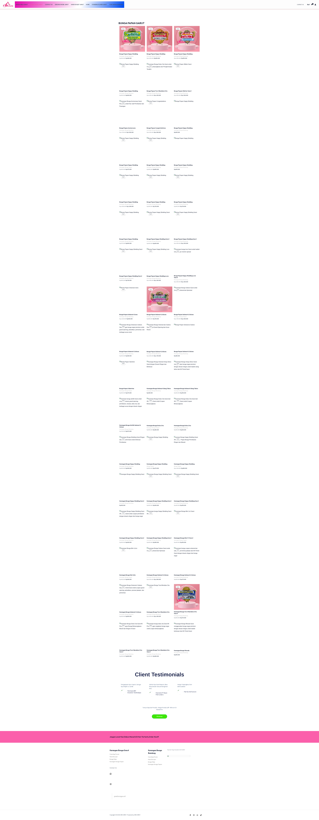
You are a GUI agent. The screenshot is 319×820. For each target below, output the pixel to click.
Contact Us (49, 4)
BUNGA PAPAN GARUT (36, 4)
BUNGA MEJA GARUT (22, 4)
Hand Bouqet (114, 757)
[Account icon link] (315, 4)
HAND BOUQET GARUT (77, 4)
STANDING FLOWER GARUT (99, 4)
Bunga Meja (113, 759)
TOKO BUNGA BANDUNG (116, 4)
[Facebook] (190, 815)
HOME (87, 4)
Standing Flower (114, 754)
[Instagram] (111, 785)
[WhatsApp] (111, 774)
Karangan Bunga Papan (117, 761)
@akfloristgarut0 (120, 796)
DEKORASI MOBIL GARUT (62, 4)
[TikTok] (201, 815)
